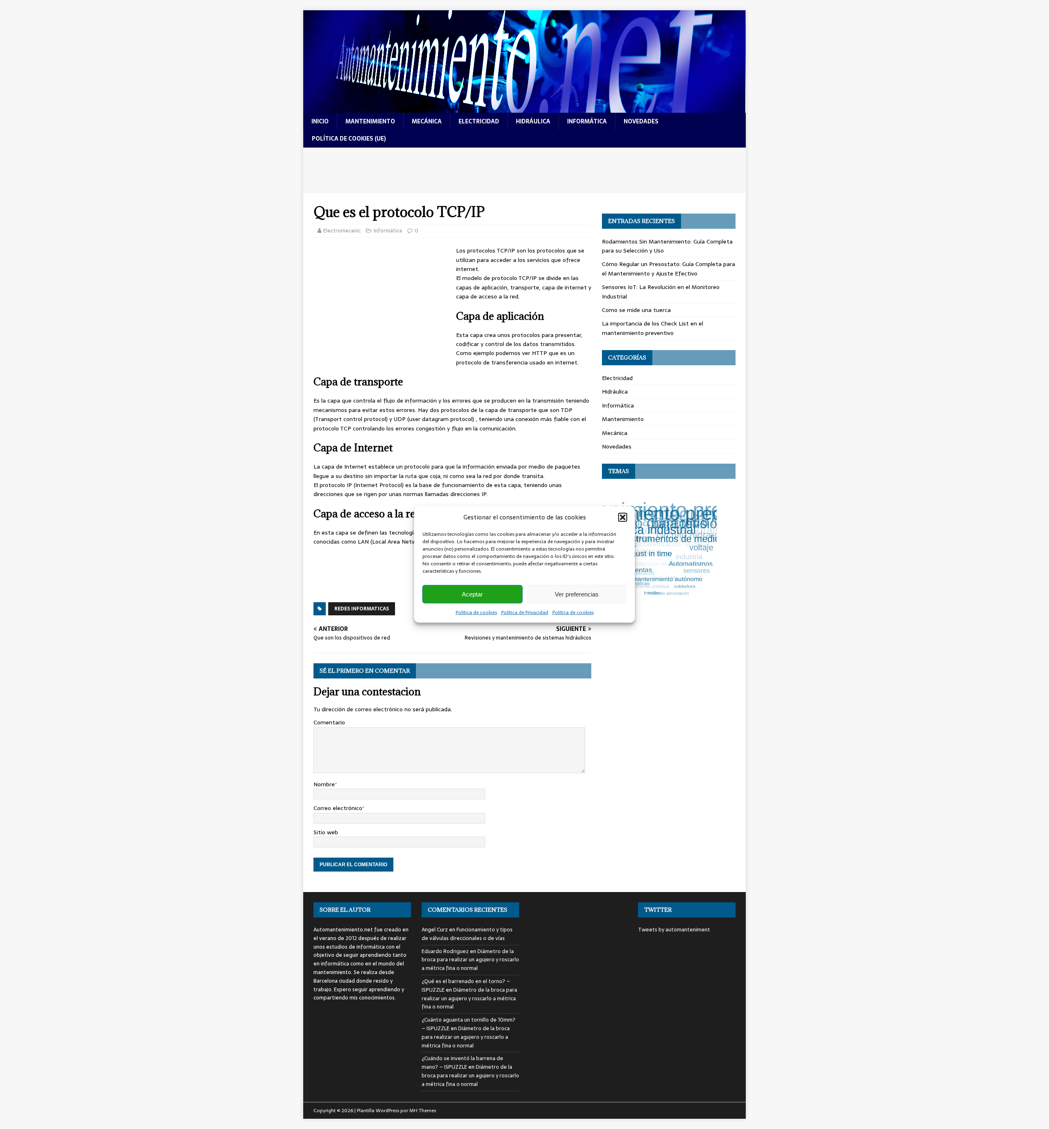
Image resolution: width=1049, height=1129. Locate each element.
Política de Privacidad (524, 612)
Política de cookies (476, 612)
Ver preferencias (577, 593)
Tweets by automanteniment (674, 929)
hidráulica (533, 121)
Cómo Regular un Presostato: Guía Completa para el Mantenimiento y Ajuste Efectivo (668, 268)
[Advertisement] (524, 170)
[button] (623, 517)
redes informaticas (361, 609)
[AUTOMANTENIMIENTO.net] (524, 108)
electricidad (479, 121)
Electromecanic (342, 230)
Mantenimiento (623, 418)
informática (587, 121)
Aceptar (472, 593)
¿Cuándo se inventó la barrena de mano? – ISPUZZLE (462, 1062)
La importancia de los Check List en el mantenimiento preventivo (652, 328)
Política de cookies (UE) (349, 138)
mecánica (427, 121)
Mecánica (614, 432)
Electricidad (617, 377)
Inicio (320, 121)
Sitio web (325, 832)
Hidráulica (615, 391)
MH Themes (422, 1110)
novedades (641, 121)
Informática (388, 230)
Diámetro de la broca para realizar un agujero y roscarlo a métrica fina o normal (470, 960)
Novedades (616, 446)
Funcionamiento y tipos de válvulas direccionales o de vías (467, 933)
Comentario (329, 722)
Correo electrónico (337, 808)
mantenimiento (370, 121)
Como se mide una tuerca (636, 309)
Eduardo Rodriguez (445, 951)
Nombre (324, 784)
